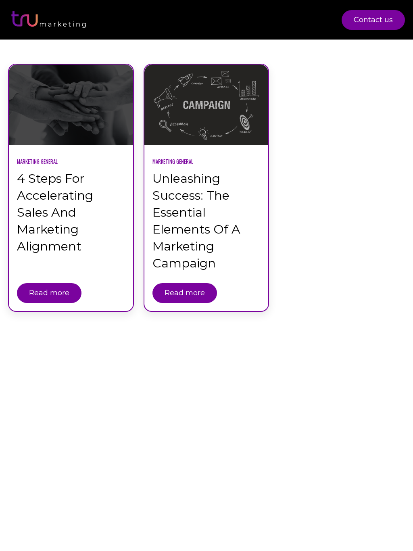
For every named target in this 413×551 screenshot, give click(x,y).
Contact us (373, 19)
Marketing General (37, 161)
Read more (49, 292)
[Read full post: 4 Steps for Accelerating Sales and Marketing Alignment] (71, 105)
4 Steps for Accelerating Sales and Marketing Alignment (55, 212)
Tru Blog (314, 19)
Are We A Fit (257, 19)
